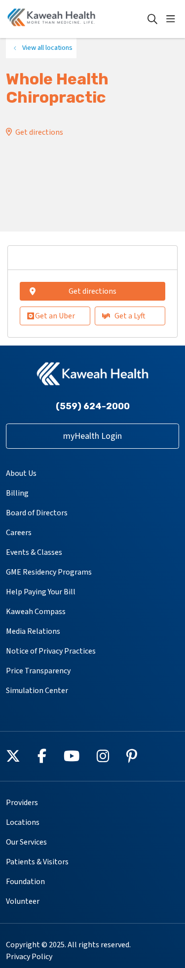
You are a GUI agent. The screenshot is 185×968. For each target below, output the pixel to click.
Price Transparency (38, 670)
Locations (22, 822)
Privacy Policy (29, 956)
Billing (17, 493)
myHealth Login (92, 436)
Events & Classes (34, 552)
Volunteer (22, 901)
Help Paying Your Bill (40, 591)
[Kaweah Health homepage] (76, 19)
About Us (21, 473)
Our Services (26, 842)
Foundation (25, 881)
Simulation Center (37, 690)
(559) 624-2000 (93, 406)
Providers (22, 802)
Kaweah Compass (36, 611)
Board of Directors (37, 512)
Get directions (39, 132)
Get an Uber (55, 315)
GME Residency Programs (49, 572)
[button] (172, 19)
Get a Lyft (130, 315)
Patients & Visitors (37, 861)
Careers (19, 532)
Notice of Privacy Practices (51, 651)
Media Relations (33, 631)
